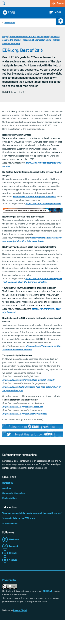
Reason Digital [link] (20, 610)
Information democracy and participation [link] (29, 36)
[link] (60, 21)
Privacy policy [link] (9, 580)
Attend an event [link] (10, 523)
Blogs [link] (5, 36)
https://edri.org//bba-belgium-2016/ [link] (43, 203)
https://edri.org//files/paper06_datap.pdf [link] (22, 406)
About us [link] (6, 488)
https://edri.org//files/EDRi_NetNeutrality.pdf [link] (24, 413)
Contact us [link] (7, 483)
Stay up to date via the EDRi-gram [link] (18, 518)
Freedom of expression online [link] (37, 40)
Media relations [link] (9, 498)
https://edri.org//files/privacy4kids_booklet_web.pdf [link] (28, 380)
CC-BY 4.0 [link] (47, 591)
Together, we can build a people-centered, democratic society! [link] (32, 513)
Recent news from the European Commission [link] (34, 196)
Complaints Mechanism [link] (13, 493)
